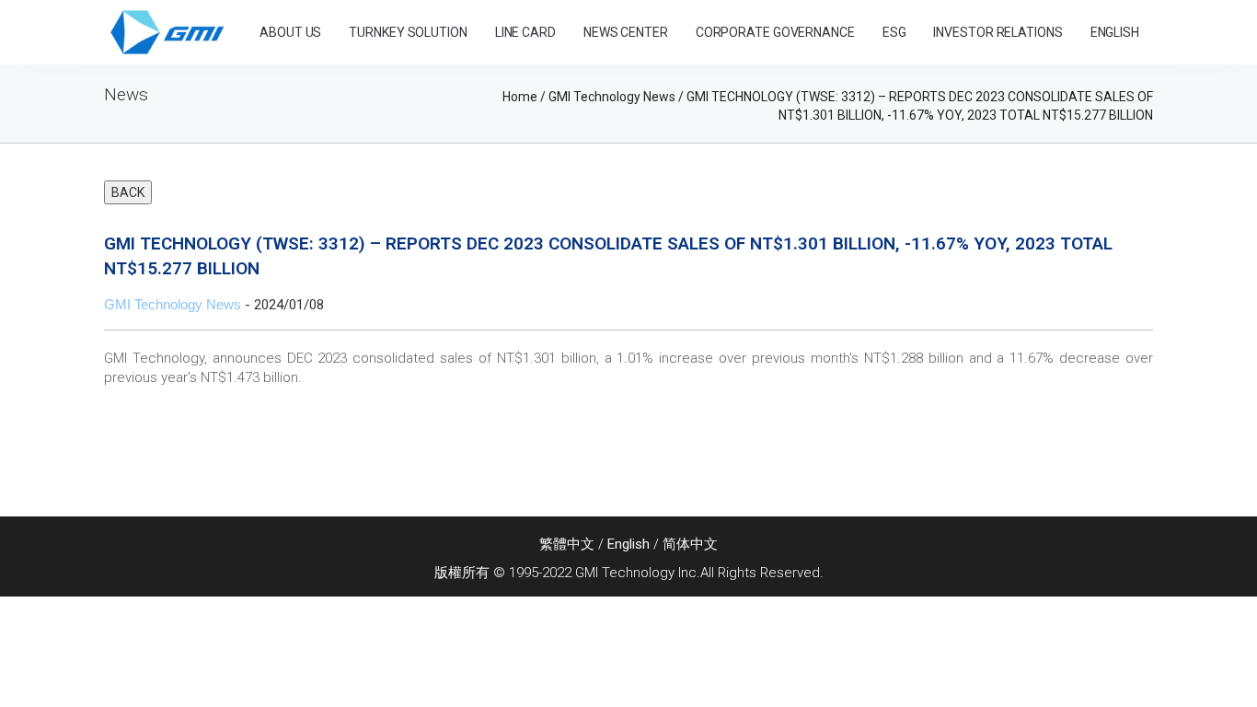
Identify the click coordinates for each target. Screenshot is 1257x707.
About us (290, 32)
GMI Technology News (172, 304)
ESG (894, 32)
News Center (625, 32)
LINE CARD (525, 32)
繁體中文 (566, 544)
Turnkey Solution (408, 32)
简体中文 (690, 544)
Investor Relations (997, 32)
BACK (127, 192)
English (628, 544)
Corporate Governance (775, 32)
